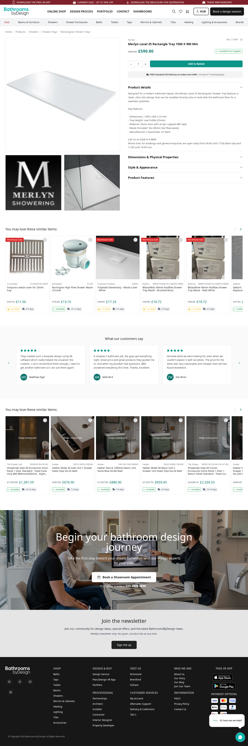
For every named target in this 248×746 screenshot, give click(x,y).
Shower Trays (49, 31)
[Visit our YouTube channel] (30, 682)
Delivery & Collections (142, 709)
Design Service (101, 674)
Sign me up (124, 645)
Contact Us (180, 709)
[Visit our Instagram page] (9, 682)
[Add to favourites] (241, 40)
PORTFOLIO (105, 11)
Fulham (134, 685)
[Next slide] (239, 362)
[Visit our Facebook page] (20, 682)
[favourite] (181, 11)
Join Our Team (182, 686)
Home (8, 31)
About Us (179, 674)
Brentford (135, 679)
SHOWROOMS (142, 11)
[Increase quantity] (145, 64)
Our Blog (179, 682)
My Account (136, 698)
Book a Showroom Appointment (127, 577)
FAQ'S (177, 698)
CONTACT (123, 11)
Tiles (56, 717)
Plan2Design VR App (104, 679)
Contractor (99, 714)
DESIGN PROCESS (81, 11)
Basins (57, 690)
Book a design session (227, 11)
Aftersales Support (140, 703)
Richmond (136, 674)
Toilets (57, 685)
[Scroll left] (235, 229)
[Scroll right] (241, 229)
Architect (98, 703)
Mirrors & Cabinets (64, 701)
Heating (57, 706)
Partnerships (100, 698)
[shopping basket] (188, 11)
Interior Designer (102, 720)
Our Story (179, 678)
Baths (56, 674)
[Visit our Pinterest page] (11, 692)
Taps (56, 679)
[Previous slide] (8, 362)
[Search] (174, 11)
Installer (97, 709)
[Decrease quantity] (131, 64)
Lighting (58, 711)
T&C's (133, 714)
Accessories (59, 722)
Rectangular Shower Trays (75, 31)
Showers (34, 31)
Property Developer (103, 725)
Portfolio (97, 685)
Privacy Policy (181, 703)
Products (20, 31)
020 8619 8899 (136, 586)
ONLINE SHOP (56, 11)
